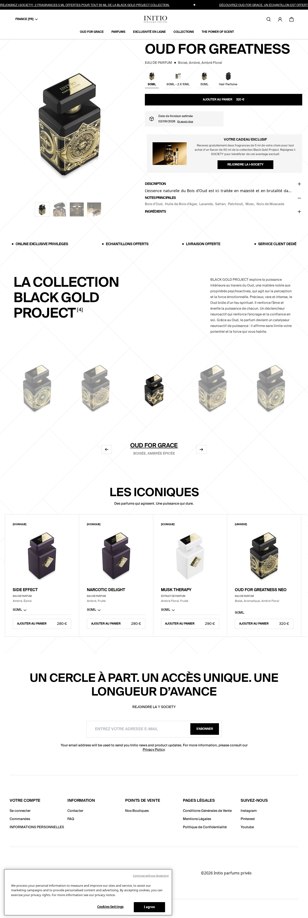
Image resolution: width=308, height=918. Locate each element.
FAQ (70, 819)
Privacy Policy (154, 750)
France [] (24, 19)
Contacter (75, 811)
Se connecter (20, 811)
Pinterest (248, 819)
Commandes (20, 819)
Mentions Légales (197, 819)
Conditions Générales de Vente (207, 811)
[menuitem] (94, 32)
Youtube (247, 827)
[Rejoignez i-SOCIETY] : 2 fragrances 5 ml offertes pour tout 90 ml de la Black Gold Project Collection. (85, 5)
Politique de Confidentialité (205, 827)
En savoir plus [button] (185, 121)
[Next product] (201, 449)
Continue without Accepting (151, 875)
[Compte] (280, 19)
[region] (88, 892)
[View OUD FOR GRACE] (153, 389)
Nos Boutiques (137, 811)
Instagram (249, 811)
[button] (42, 209)
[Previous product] (106, 449)
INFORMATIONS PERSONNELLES (37, 827)
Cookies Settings (110, 907)
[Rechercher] (268, 19)
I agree (149, 907)
